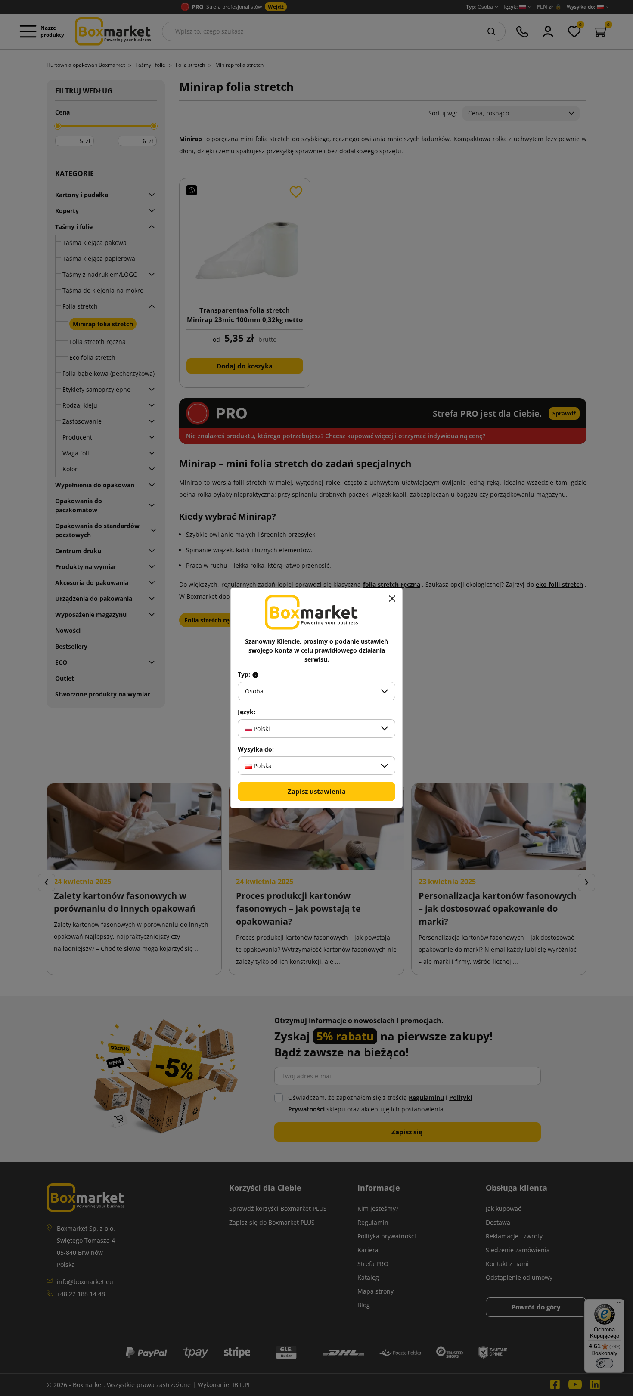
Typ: (245, 674)
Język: (246, 712)
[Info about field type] (255, 674)
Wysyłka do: (256, 749)
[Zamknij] (392, 598)
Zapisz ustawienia (317, 791)
